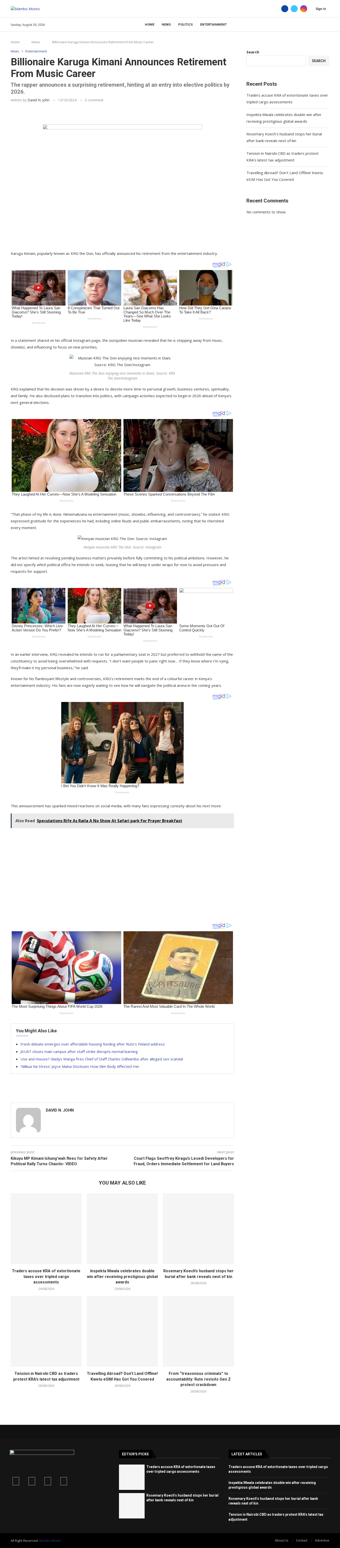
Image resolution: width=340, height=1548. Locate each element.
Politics (185, 24)
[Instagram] (303, 8)
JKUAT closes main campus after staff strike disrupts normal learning (79, 1051)
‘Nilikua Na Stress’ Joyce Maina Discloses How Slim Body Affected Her (79, 1066)
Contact (301, 1540)
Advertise (322, 1540)
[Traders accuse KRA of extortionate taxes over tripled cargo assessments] (46, 1228)
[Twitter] (294, 8)
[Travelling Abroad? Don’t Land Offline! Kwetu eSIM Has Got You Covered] (122, 1331)
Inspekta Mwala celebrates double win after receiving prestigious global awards (122, 1276)
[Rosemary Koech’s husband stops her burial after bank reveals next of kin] (198, 1228)
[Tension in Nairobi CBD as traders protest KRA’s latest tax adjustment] (46, 1331)
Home (149, 24)
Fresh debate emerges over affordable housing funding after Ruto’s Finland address (92, 1044)
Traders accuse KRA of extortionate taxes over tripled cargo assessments (46, 1276)
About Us (281, 1540)
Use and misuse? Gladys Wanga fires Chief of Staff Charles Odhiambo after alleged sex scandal (101, 1058)
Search (252, 51)
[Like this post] (46, 114)
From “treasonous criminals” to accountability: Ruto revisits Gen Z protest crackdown (198, 1379)
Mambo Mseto (50, 1540)
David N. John (39, 100)
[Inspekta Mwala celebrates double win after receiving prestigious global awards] (122, 1228)
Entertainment (213, 24)
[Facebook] (284, 8)
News (166, 24)
